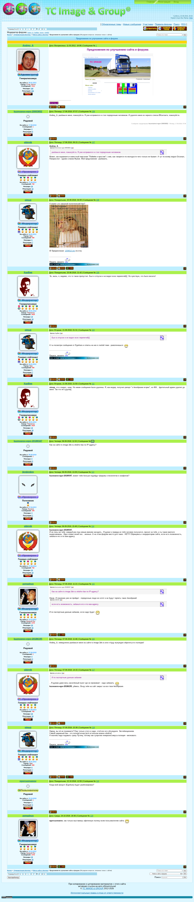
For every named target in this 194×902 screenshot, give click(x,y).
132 (32, 91)
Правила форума (163, 24)
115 (93, 584)
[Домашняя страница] (61, 195)
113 (92, 472)
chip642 (46, 32)
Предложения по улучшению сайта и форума (64, 34)
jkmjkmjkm (28, 472)
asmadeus (28, 584)
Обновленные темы (111, 24)
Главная (151, 2)
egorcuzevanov (28, 781)
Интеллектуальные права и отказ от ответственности (97, 893)
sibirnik (28, 142)
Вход (176, 2)
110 (93, 330)
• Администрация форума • (22, 34)
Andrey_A (30, 32)
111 (93, 384)
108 (97, 200)
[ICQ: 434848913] (70, 268)
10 (42, 29)
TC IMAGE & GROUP (93, 888)
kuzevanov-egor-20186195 (28, 639)
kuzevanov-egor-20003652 (28, 111)
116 (93, 639)
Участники (148, 24)
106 (93, 111)
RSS (191, 18)
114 (92, 526)
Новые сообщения (132, 24)
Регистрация (164, 2)
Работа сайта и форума (40, 34)
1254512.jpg (70, 251)
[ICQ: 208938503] (61, 634)
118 (93, 728)
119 (97, 781)
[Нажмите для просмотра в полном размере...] (68, 247)
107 (93, 142)
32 (32, 628)
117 (93, 670)
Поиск (177, 24)
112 (92, 441)
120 (91, 816)
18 (32, 319)
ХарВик (36, 32)
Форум (9, 34)
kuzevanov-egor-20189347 (28, 441)
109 (97, 273)
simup (41, 32)
